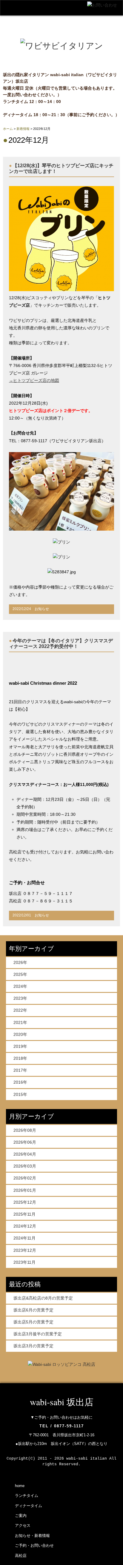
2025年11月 (24, 1214)
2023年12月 (24, 1250)
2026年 (20, 962)
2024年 (20, 986)
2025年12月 (24, 1202)
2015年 (20, 1094)
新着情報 (23, 128)
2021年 (20, 1022)
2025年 (20, 974)
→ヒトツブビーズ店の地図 (34, 380)
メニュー (48, 20)
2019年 (20, 1046)
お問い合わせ (60, 32)
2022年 (20, 1010)
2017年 (20, 1070)
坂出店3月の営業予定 (33, 1345)
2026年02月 (24, 1178)
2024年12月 (24, 1226)
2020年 (20, 1034)
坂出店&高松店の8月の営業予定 (43, 1298)
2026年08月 (24, 1130)
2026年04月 (24, 1154)
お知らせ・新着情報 (32, 1535)
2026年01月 (24, 1190)
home (15, 20)
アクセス (18, 32)
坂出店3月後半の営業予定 (37, 1333)
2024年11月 (24, 1238)
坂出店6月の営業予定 (33, 1310)
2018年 (20, 1058)
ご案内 (83, 20)
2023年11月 (24, 1262)
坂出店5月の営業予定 (33, 1322)
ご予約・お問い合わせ (34, 1545)
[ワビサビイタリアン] (61, 45)
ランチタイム (26, 1495)
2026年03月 (24, 1166)
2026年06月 (24, 1142)
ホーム (8, 128)
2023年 (20, 998)
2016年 (20, 1082)
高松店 (100, 32)
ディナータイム (28, 1505)
